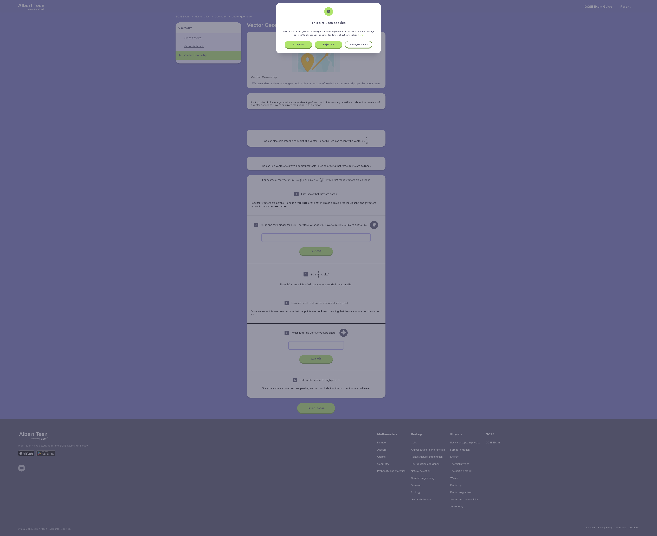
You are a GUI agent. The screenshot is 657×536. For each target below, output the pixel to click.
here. (360, 35)
